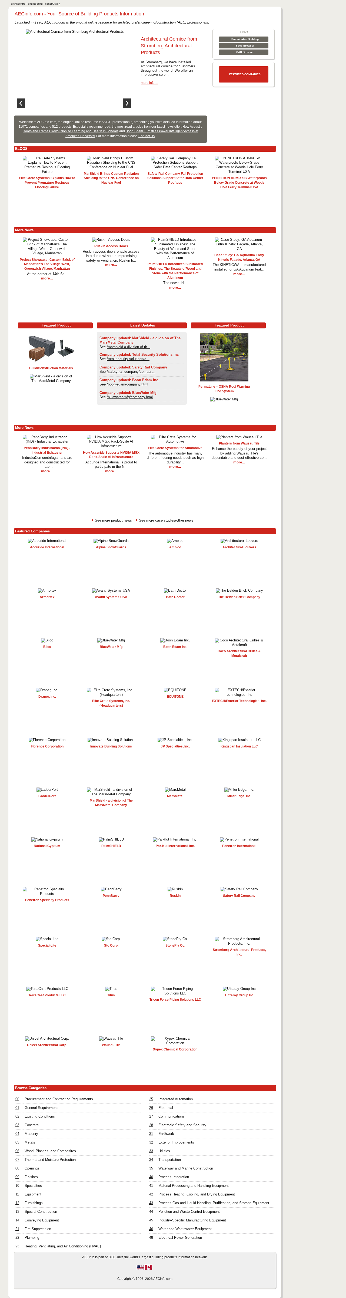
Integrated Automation (175, 1099)
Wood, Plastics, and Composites (50, 1151)
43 (151, 1203)
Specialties (33, 1186)
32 (151, 1142)
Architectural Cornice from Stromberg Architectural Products (169, 45)
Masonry (31, 1134)
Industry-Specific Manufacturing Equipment (192, 1220)
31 (151, 1134)
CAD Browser (245, 52)
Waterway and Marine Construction (185, 1168)
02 (17, 1116)
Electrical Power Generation (180, 1238)
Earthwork (166, 1134)
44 (151, 1212)
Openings (32, 1168)
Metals (30, 1142)
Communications (171, 1116)
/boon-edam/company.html (127, 384)
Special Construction (41, 1212)
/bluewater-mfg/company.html (130, 397)
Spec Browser (245, 45)
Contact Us (146, 136)
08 (17, 1168)
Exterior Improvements (176, 1142)
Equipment (33, 1194)
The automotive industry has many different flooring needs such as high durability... (175, 457)
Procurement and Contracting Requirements (59, 1099)
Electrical (165, 1108)
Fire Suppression (38, 1229)
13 (17, 1212)
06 (17, 1151)
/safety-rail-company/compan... (131, 372)
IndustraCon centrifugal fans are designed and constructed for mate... (47, 462)
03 (17, 1125)
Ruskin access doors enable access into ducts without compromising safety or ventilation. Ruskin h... (111, 255)
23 (17, 1246)
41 (151, 1186)
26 (151, 1108)
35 (151, 1168)
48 (151, 1238)
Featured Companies (245, 74)
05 (17, 1142)
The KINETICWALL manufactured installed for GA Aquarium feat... (239, 267)
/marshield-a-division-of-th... (128, 347)
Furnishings (34, 1203)
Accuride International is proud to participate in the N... (111, 464)
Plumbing (32, 1238)
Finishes (31, 1177)
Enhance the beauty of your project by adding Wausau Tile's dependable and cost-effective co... (239, 453)
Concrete (32, 1125)
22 (17, 1238)
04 (17, 1134)
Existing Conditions (40, 1116)
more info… (149, 83)
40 (151, 1177)
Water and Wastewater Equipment (185, 1229)
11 (17, 1194)
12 (17, 1203)
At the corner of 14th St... (47, 274)
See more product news (113, 520)
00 (17, 1099)
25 (151, 1099)
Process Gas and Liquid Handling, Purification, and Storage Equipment (213, 1203)
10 (17, 1186)
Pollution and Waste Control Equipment (189, 1212)
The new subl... (175, 283)
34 (151, 1160)
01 (17, 1108)
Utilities (164, 1151)
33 (151, 1151)
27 (151, 1116)
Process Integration (173, 1177)
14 (17, 1220)
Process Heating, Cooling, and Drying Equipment (196, 1194)
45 (151, 1220)
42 (151, 1194)
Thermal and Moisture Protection (50, 1160)
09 (17, 1177)
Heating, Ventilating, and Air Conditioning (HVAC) (63, 1246)
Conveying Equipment (42, 1220)
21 (17, 1229)
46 (151, 1229)
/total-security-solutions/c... (128, 359)
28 (151, 1125)
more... (47, 278)
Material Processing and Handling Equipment (193, 1186)
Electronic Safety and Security (182, 1125)
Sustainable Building (245, 39)
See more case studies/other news (166, 520)
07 (17, 1160)
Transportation (169, 1160)
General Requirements (42, 1108)
